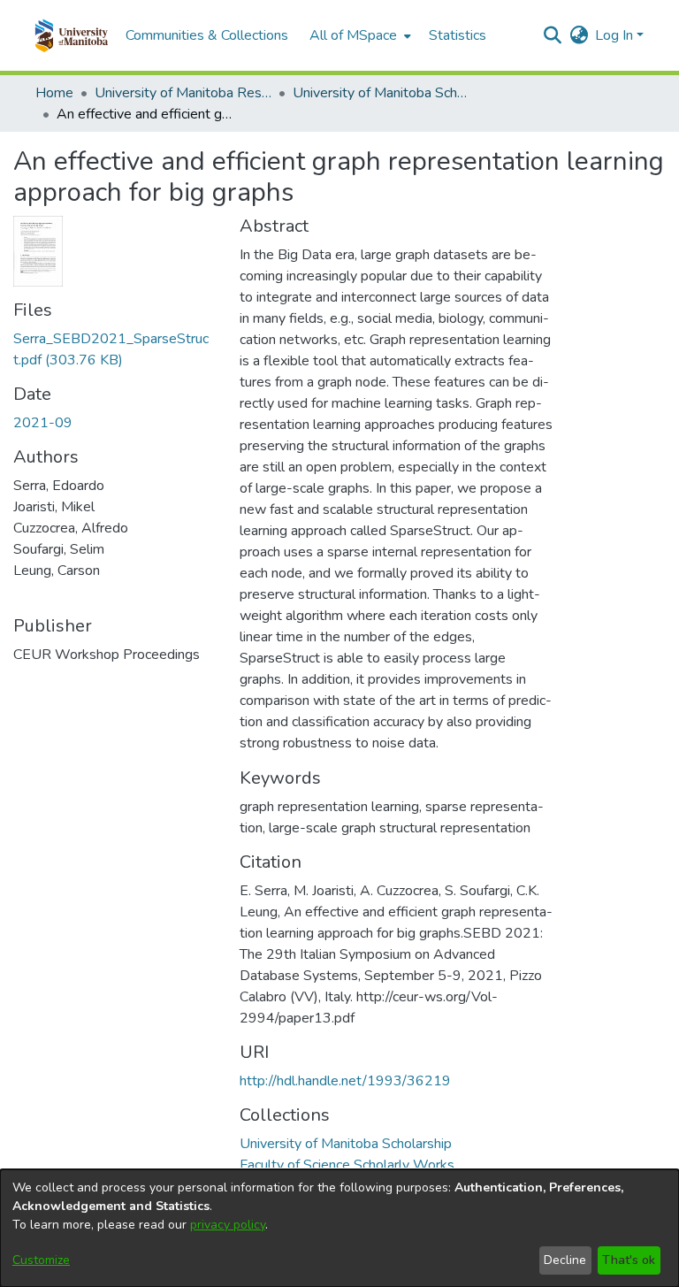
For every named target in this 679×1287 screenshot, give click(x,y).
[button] (71, 35)
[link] (346, 1143)
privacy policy (227, 1224)
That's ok (628, 1260)
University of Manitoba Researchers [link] (183, 93)
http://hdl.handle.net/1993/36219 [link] (345, 1081)
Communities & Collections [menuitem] (207, 35)
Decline (565, 1260)
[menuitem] (358, 35)
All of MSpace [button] (353, 35)
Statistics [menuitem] (457, 35)
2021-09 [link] (42, 423)
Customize (41, 1260)
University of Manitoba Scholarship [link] (381, 93)
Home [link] (54, 93)
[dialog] (339, 1228)
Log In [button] (616, 35)
